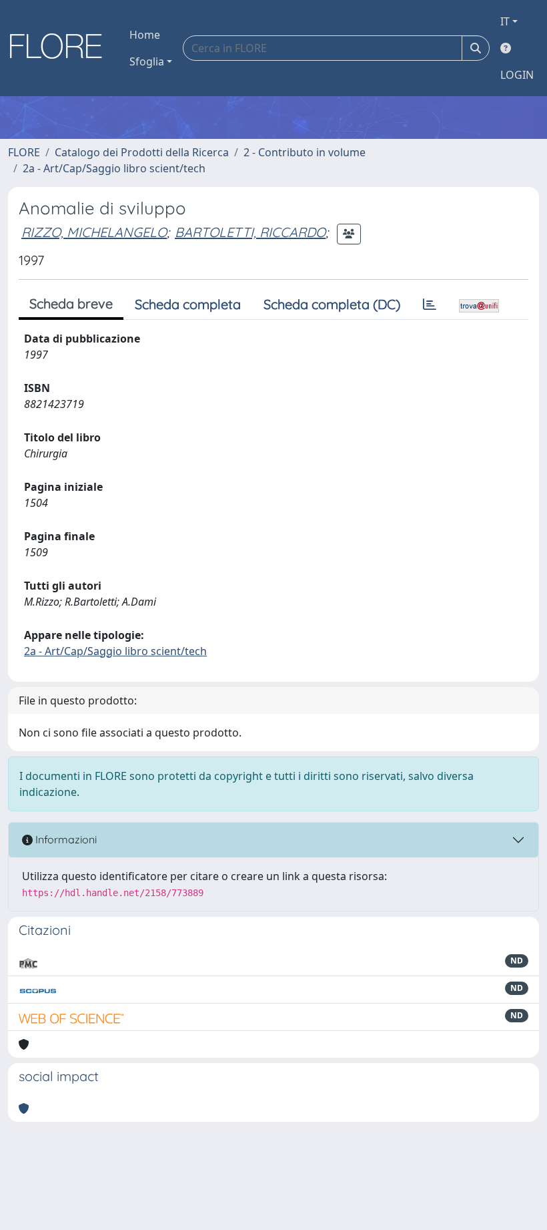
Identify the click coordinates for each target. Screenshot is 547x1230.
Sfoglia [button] (146, 61)
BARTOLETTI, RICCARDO (250, 232)
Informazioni (65, 839)
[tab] (430, 304)
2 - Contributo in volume (304, 152)
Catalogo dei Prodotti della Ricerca (142, 152)
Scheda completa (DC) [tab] (331, 304)
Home (144, 34)
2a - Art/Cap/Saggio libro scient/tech (114, 168)
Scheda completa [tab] (188, 304)
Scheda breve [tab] (71, 303)
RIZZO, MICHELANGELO (94, 232)
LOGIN (517, 74)
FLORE (24, 152)
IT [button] (505, 21)
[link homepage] (60, 48)
